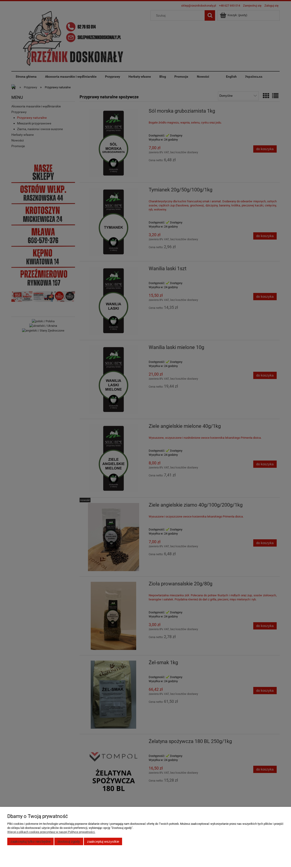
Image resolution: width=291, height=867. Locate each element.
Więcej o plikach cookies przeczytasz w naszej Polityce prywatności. (51, 832)
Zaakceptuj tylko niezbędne (30, 841)
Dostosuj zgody (69, 841)
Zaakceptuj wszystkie (103, 841)
